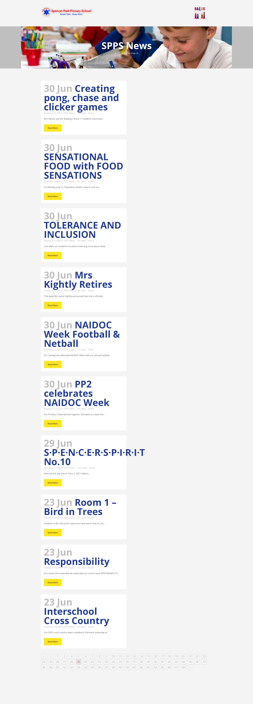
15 (148, 656)
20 (183, 656)
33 (106, 661)
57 (106, 667)
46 (197, 661)
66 (169, 667)
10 (113, 656)
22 (197, 656)
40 (155, 661)
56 (99, 667)
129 (82, 468)
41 (162, 661)
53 (78, 667)
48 (43, 667)
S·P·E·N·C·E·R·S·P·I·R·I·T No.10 (94, 457)
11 (120, 656)
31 (92, 661)
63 (148, 667)
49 (50, 667)
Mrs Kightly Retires (78, 279)
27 (64, 661)
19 (176, 656)
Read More (53, 128)
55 (92, 667)
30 (85, 661)
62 (141, 667)
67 (176, 667)
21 (190, 656)
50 (57, 667)
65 (162, 667)
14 (141, 656)
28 (71, 661)
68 (183, 667)
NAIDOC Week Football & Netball (82, 334)
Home (117, 53)
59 (120, 667)
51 (64, 667)
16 (155, 656)
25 (50, 661)
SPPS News (69, 113)
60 (127, 667)
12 (127, 656)
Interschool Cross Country (76, 616)
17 (162, 656)
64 (155, 667)
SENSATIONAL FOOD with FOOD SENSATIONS (83, 165)
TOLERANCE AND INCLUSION (82, 230)
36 (127, 661)
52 (71, 667)
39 (148, 661)
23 (204, 656)
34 (81, 113)
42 (169, 661)
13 (134, 656)
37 (134, 661)
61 (134, 667)
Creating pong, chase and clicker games (81, 97)
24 (43, 661)
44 (183, 661)
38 (141, 661)
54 (85, 667)
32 (99, 661)
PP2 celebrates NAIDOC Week (77, 393)
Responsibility (77, 561)
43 (176, 661)
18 (169, 656)
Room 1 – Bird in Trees (80, 507)
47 (204, 661)
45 (190, 661)
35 (120, 661)
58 (113, 667)
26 (57, 661)
